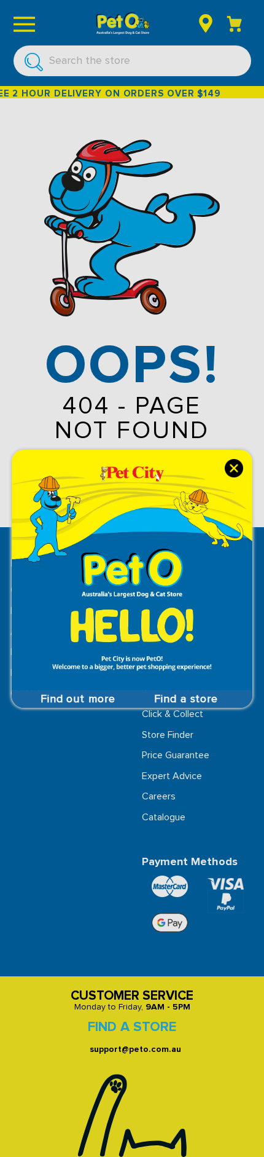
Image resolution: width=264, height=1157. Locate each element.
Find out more (78, 699)
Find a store (186, 699)
